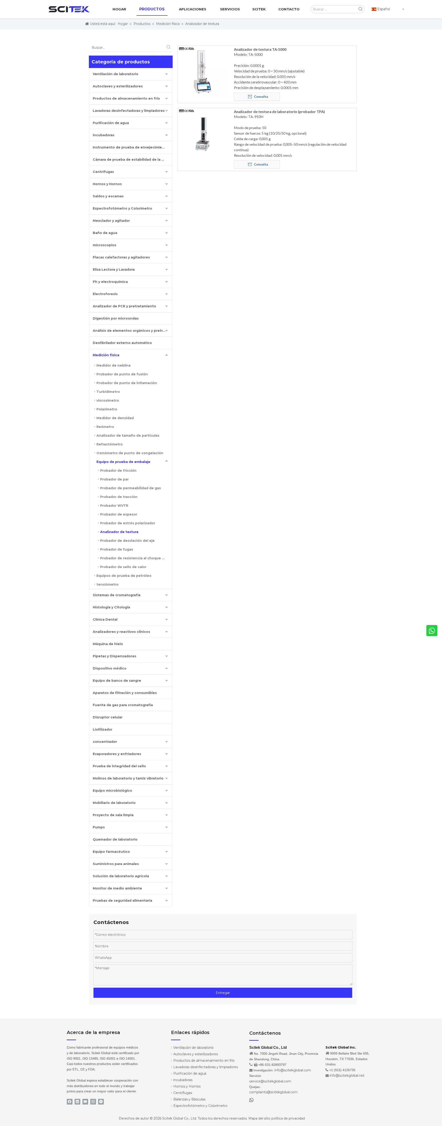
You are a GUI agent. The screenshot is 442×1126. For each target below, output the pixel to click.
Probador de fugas (116, 549)
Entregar (223, 993)
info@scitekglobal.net (347, 1075)
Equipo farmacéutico (111, 852)
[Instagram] (93, 1102)
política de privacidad (288, 1118)
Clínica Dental (105, 619)
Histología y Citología (111, 607)
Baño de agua (105, 233)
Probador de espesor (118, 514)
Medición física (106, 355)
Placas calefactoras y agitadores (121, 257)
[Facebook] (70, 1102)
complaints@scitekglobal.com (273, 1092)
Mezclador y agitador (111, 221)
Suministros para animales (116, 864)
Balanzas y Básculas (189, 1099)
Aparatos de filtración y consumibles (125, 693)
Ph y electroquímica (110, 282)
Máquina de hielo (108, 644)
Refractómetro (109, 444)
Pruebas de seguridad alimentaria (122, 900)
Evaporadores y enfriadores (117, 754)
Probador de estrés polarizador (127, 523)
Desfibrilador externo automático (122, 343)
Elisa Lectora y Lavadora (114, 269)
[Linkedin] (77, 1102)
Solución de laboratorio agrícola (121, 876)
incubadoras (103, 135)
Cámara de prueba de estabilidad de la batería (132, 159)
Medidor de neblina (113, 365)
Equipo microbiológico (112, 790)
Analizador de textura (119, 532)
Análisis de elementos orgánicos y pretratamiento (132, 331)
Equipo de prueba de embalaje (123, 462)
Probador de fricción (118, 470)
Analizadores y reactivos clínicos (121, 632)
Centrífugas (103, 172)
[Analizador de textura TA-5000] (202, 70)
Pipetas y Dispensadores (114, 656)
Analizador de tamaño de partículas (127, 435)
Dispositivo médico (109, 668)
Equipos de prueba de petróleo (123, 576)
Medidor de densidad (115, 418)
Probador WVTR (114, 506)
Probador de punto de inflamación (126, 383)
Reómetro (105, 427)
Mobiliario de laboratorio (114, 803)
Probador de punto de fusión (122, 374)
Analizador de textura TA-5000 (260, 49)
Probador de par (114, 479)
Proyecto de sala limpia (113, 815)
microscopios (104, 245)
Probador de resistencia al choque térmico (136, 558)
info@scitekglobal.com (292, 1070)
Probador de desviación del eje (127, 541)
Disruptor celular (107, 717)
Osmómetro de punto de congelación (129, 453)
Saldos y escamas (108, 196)
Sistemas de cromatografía (116, 595)
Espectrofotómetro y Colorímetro (122, 208)
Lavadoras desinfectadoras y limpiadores (129, 111)
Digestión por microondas (116, 318)
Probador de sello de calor (123, 567)
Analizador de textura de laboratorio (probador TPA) (279, 111)
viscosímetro (107, 400)
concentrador (105, 742)
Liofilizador (102, 729)
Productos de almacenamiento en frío (126, 98)
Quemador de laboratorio (115, 839)
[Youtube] (85, 1102)
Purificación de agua (111, 123)
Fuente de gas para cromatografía (123, 705)
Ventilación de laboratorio (115, 74)
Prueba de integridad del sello (119, 766)
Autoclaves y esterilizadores (118, 86)
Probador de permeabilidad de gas (130, 488)
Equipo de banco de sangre (117, 681)
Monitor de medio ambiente (117, 888)
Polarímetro (106, 409)
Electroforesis (105, 294)
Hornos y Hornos (107, 184)
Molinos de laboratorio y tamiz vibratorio (128, 778)
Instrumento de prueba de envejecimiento (130, 147)
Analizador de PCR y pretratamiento (124, 306)
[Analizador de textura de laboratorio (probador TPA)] (202, 133)
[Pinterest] (101, 1102)
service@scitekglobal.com (270, 1081)
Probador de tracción (118, 497)
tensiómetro (107, 584)
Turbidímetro (108, 392)
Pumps (99, 827)
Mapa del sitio (259, 1118)
